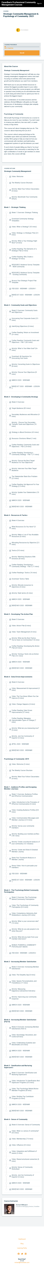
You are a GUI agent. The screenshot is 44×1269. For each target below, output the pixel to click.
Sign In (39, 3)
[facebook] (19, 1254)
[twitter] (22, 1254)
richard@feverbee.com (22, 1262)
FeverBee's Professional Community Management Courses (19, 3)
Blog (22, 1243)
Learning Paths (22, 1248)
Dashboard (22, 1239)
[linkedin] (26, 1254)
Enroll (22, 53)
